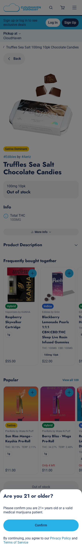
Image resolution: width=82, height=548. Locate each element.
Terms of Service (15, 542)
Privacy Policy (60, 538)
